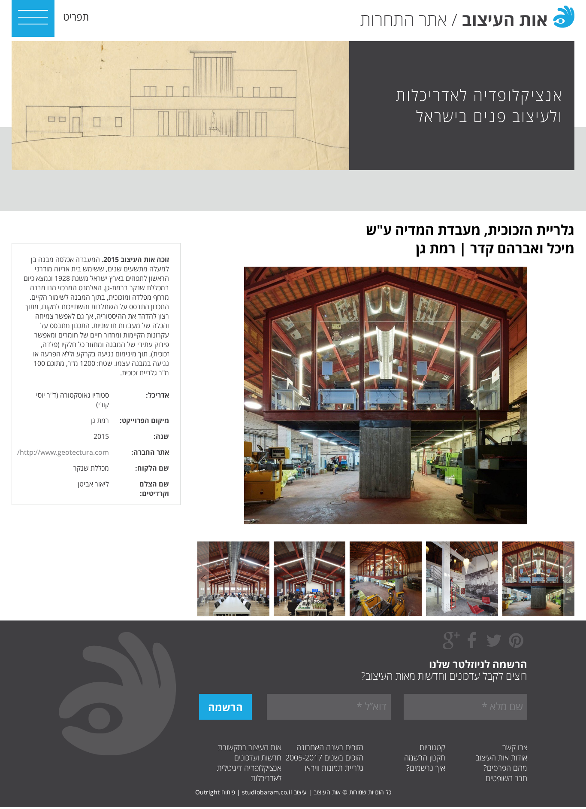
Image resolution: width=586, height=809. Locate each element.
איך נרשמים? (425, 768)
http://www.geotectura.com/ (63, 452)
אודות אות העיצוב (501, 757)
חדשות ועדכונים (257, 757)
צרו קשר (514, 747)
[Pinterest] (516, 645)
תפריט (76, 16)
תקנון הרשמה (424, 757)
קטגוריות (432, 747)
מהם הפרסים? (505, 768)
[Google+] (451, 647)
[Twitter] (493, 645)
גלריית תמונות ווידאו (334, 768)
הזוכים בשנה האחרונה (329, 747)
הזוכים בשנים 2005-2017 (324, 757)
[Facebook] (471, 645)
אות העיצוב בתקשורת (249, 747)
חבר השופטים (506, 778)
